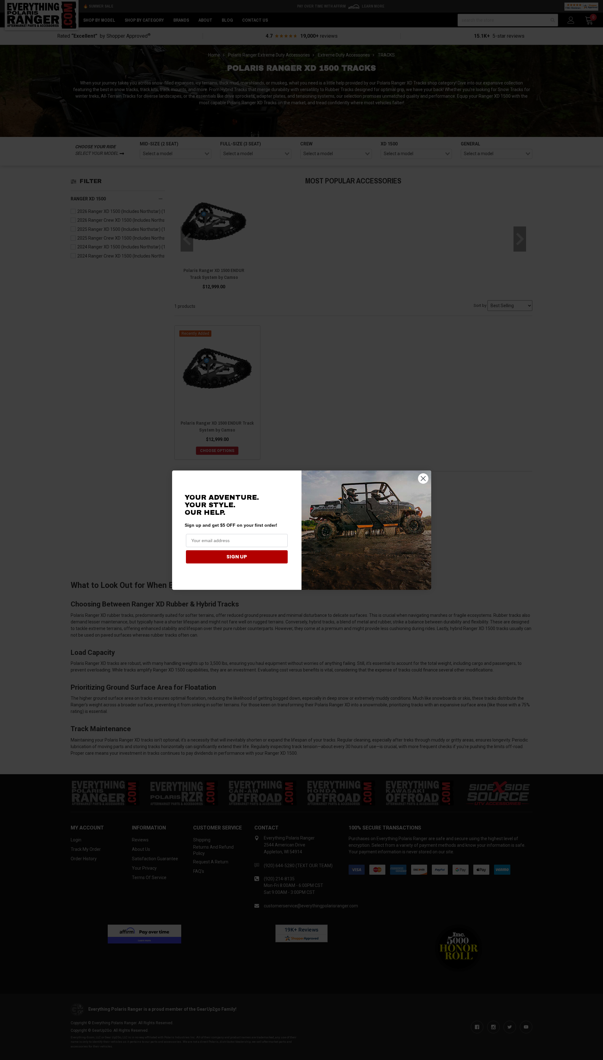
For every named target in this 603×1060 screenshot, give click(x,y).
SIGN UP (236, 556)
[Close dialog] (423, 478)
